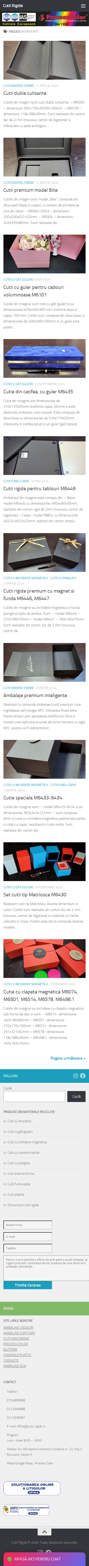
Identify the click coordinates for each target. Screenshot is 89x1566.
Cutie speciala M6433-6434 (32, 798)
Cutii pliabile (16, 1195)
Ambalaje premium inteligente (35, 695)
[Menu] (83, 5)
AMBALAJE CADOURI (18, 1328)
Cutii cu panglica (63, 578)
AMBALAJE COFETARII (19, 1333)
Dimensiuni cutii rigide (23, 1205)
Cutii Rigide (13, 5)
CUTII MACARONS (16, 1339)
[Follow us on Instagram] (75, 1076)
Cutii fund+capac (16, 481)
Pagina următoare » (68, 1058)
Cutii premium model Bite (30, 190)
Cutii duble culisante (24, 93)
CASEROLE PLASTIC (17, 1355)
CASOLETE (10, 1361)
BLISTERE (10, 1350)
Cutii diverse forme (18, 86)
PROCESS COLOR (15, 1344)
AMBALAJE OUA (14, 1366)
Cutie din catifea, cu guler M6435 (38, 392)
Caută (7, 1088)
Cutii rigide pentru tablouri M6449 (39, 489)
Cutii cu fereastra (19, 1121)
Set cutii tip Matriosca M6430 (34, 895)
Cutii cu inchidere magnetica (25, 578)
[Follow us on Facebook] (83, 1076)
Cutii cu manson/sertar (24, 1153)
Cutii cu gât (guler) (18, 280)
